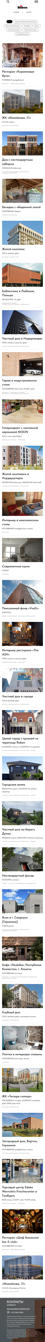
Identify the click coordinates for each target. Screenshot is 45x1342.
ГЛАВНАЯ (16, 12)
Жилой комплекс (13, 249)
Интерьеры (27, 25)
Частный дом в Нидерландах (22, 338)
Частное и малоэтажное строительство (25, 21)
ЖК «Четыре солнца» (17, 1096)
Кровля (37, 25)
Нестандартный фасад (18, 875)
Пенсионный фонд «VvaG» (20, 608)
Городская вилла (13, 784)
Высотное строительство (12, 25)
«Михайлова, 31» (13, 1283)
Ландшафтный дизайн (22, 34)
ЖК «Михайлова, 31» (16, 117)
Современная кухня (16, 566)
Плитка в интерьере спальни (22, 1054)
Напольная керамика (14, 30)
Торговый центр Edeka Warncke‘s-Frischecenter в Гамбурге (19, 1191)
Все (9, 21)
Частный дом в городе (17, 696)
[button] (36, 1)
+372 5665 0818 (17, 1312)
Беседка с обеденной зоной (21, 207)
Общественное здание (30, 30)
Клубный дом (11, 1012)
